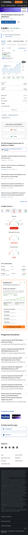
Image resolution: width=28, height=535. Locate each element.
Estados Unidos (14, 115)
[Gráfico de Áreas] (4, 48)
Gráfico (9, 41)
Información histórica (11, 44)
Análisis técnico (6, 206)
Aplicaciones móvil (5, 457)
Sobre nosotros (19, 455)
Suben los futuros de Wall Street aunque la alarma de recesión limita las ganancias (13, 194)
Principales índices (22, 5)
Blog (2, 455)
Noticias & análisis (18, 41)
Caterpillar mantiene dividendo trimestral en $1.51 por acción (13, 157)
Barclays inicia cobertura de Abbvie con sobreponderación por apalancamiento (12, 184)
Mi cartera (3, 460)
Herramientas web (5, 463)
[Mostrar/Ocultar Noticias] (9, 48)
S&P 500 (8, 117)
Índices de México (11, 5)
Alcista (15, 136)
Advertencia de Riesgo (6, 525)
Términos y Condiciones (6, 516)
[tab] (8, 211)
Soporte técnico (19, 460)
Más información (8, 36)
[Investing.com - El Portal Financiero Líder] (8, 2)
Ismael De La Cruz (5, 169)
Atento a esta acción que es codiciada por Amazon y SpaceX (13, 166)
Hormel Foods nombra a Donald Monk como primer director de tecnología (13, 175)
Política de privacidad (5, 521)
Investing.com (4, 197)
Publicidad (17, 457)
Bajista (15, 129)
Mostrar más (14, 109)
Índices (3, 5)
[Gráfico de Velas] (2, 48)
